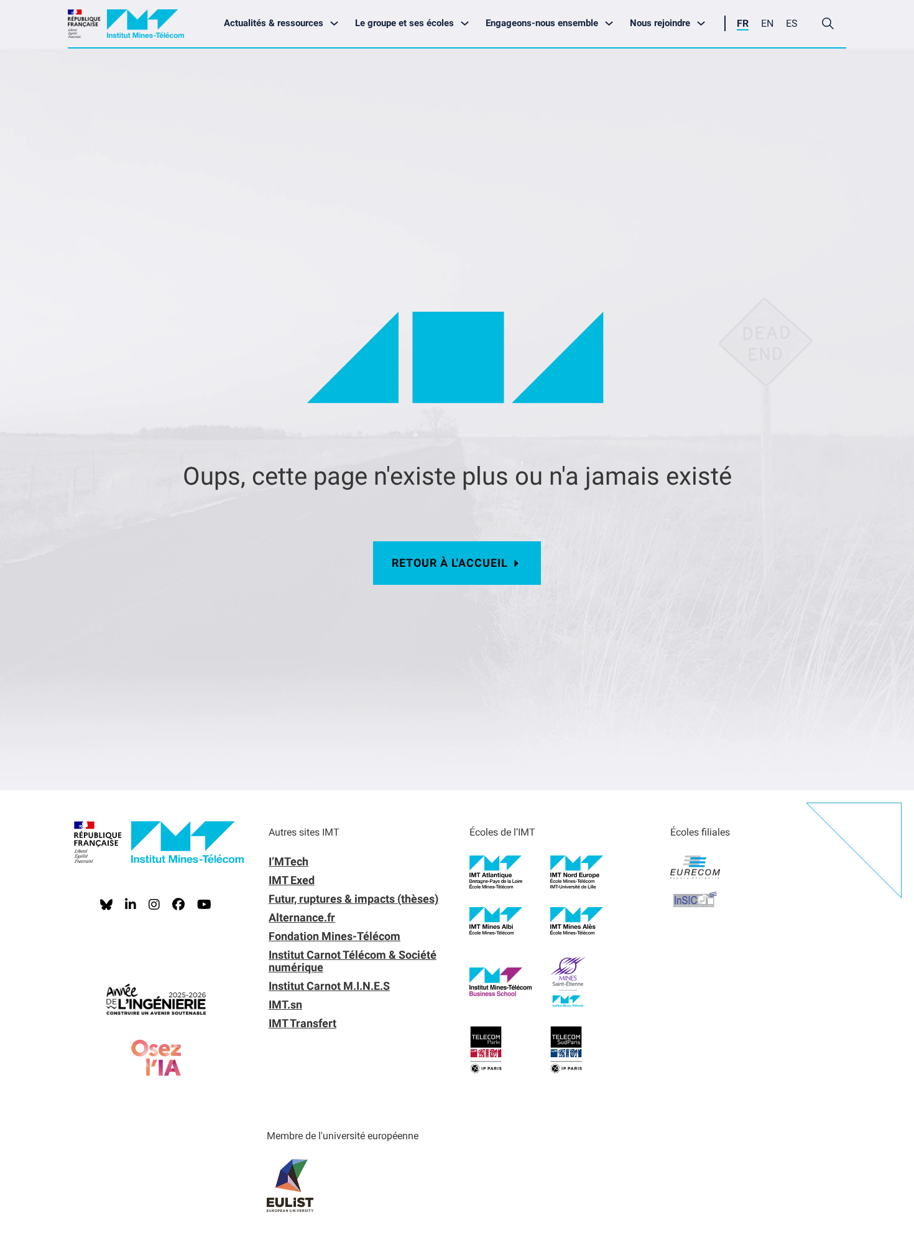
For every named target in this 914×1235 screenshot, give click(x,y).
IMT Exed (292, 880)
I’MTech (288, 861)
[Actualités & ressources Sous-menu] (337, 23)
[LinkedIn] (130, 904)
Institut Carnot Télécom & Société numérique (352, 961)
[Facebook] (178, 904)
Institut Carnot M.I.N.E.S (329, 985)
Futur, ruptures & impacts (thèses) (353, 898)
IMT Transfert (302, 1023)
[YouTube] (204, 904)
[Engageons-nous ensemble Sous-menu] (612, 23)
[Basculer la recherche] (827, 23)
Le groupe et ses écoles (404, 23)
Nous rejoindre (660, 23)
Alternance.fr (302, 917)
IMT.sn (285, 1004)
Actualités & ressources (273, 23)
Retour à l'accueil (450, 562)
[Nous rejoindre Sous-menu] (704, 23)
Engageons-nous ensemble (542, 23)
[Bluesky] (106, 904)
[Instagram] (154, 904)
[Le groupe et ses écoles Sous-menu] (468, 23)
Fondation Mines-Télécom (334, 936)
